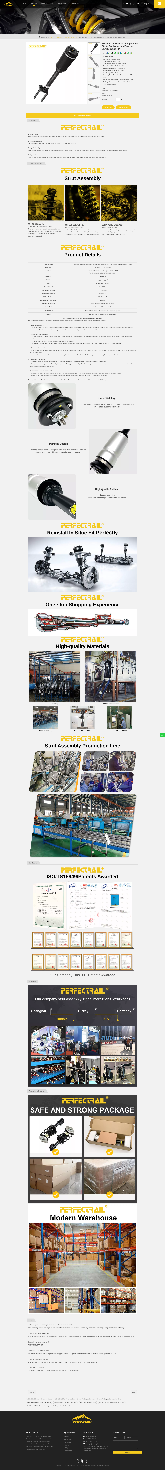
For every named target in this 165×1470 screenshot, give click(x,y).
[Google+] (123, 4)
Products (34, 4)
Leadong (107, 1465)
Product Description (82, 115)
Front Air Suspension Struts (87, 1399)
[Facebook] (130, 4)
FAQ (52, 4)
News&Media (62, 4)
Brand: (104, 93)
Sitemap (93, 1465)
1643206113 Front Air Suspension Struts (39, 1399)
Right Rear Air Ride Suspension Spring (39, 1402)
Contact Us (75, 4)
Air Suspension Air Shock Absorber (63, 1406)
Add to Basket (123, 107)
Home (25, 4)
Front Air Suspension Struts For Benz (110, 1399)
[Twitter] (126, 4)
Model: (104, 88)
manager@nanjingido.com (94, 1444)
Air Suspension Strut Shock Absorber (65, 1402)
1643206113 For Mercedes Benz (65, 1399)
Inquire (109, 107)
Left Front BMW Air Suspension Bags (38, 1406)
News (67, 1445)
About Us (44, 4)
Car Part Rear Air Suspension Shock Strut (111, 1402)
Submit (127, 1452)
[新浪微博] (137, 4)
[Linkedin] (134, 4)
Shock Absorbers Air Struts (88, 1402)
